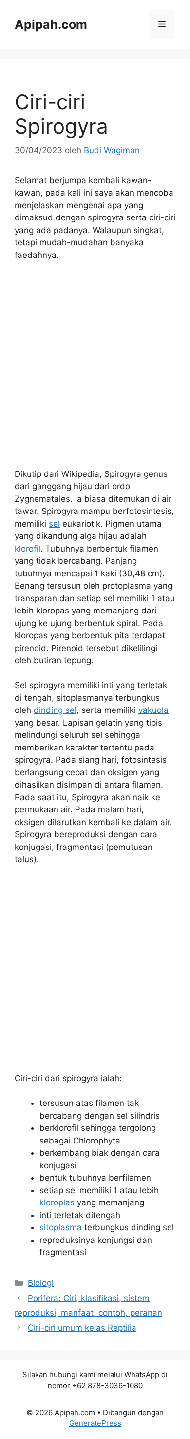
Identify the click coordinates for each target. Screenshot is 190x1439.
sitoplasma (60, 1227)
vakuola (153, 710)
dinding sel (55, 710)
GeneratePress (95, 1423)
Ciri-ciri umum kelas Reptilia (82, 1328)
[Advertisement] (95, 369)
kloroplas (57, 1202)
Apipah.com (51, 24)
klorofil (27, 548)
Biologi (41, 1283)
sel (54, 524)
